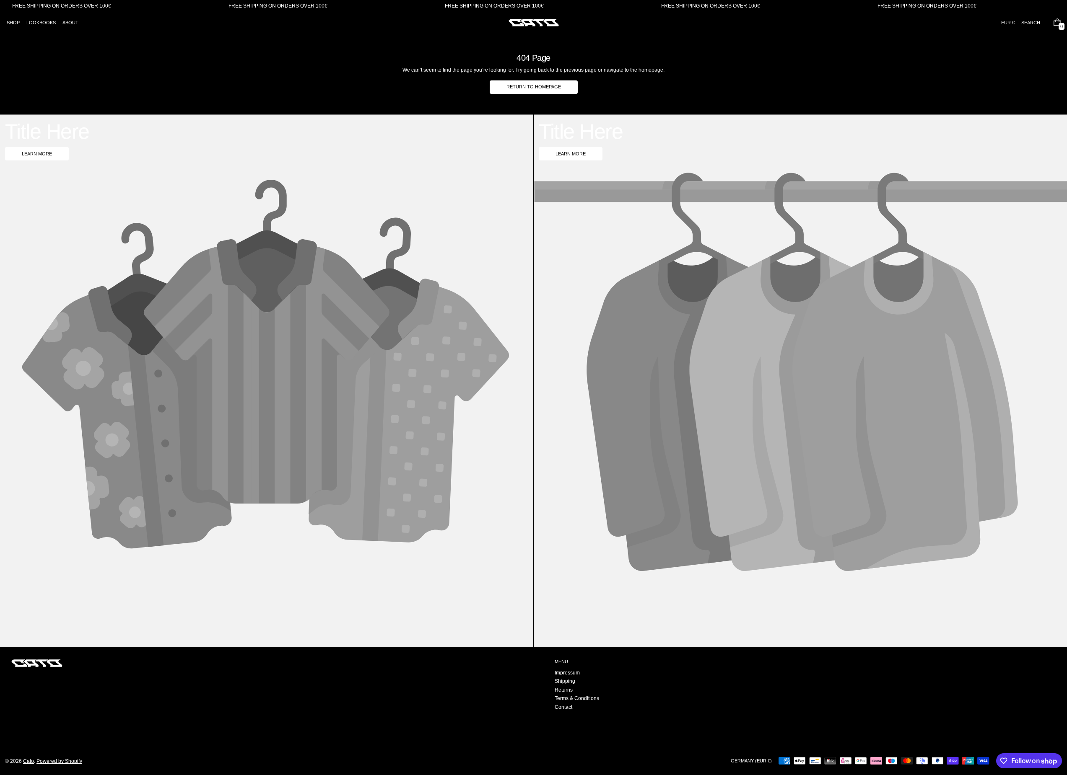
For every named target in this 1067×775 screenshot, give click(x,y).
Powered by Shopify (59, 761)
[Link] (533, 6)
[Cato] (37, 663)
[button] (1030, 23)
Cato (28, 761)
